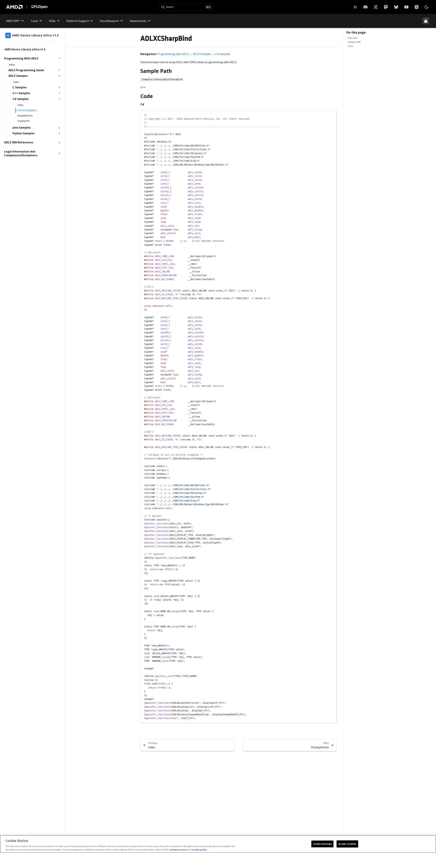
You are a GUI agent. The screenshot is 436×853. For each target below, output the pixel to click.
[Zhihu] (355, 7)
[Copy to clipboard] (332, 114)
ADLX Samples (202, 54)
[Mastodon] (386, 7)
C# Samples (222, 54)
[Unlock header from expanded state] (425, 21)
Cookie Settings (322, 843)
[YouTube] (406, 7)
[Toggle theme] (426, 7)
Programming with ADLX (173, 54)
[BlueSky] (396, 7)
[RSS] (416, 7)
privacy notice (178, 849)
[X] (365, 7)
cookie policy (199, 849)
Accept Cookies (347, 843)
